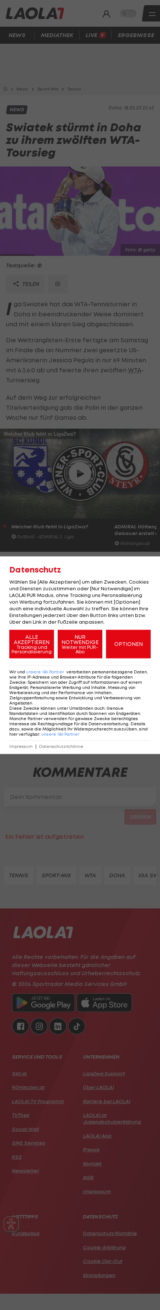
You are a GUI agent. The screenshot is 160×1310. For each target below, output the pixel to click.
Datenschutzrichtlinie (61, 746)
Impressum (21, 746)
